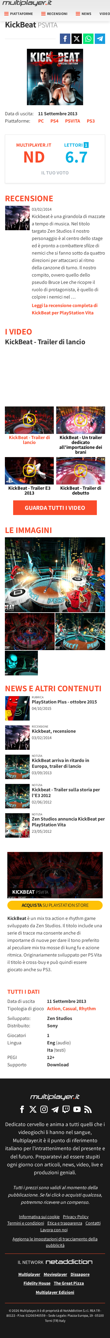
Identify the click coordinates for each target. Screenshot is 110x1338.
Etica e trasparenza (64, 1223)
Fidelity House (37, 1283)
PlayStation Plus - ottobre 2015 (64, 702)
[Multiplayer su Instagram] (44, 1109)
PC (41, 121)
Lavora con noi (54, 1229)
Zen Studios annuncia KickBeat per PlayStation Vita (68, 822)
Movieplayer (55, 1274)
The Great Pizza (69, 1283)
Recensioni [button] (57, 13)
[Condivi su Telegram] (100, 39)
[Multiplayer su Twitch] (66, 1109)
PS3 (91, 121)
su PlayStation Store (55, 905)
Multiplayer (29, 1274)
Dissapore (80, 1274)
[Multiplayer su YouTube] (77, 1109)
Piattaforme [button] (21, 13)
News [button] (86, 13)
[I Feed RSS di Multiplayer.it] (88, 1109)
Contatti (93, 1223)
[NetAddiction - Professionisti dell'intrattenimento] (69, 1262)
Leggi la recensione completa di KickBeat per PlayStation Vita (64, 309)
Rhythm (87, 1008)
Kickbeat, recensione (54, 731)
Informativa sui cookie (39, 1216)
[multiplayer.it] (55, 1096)
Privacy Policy (76, 1216)
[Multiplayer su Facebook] (22, 1109)
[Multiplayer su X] (33, 1109)
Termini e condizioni (25, 1223)
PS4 (54, 121)
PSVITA (72, 121)
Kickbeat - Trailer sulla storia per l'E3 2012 (66, 792)
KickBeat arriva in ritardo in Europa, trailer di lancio (60, 763)
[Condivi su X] (77, 39)
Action (54, 1008)
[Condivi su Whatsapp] (88, 39)
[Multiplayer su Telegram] (55, 1109)
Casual (70, 1008)
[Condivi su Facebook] (65, 39)
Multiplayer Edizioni (55, 1292)
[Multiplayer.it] (27, 3)
